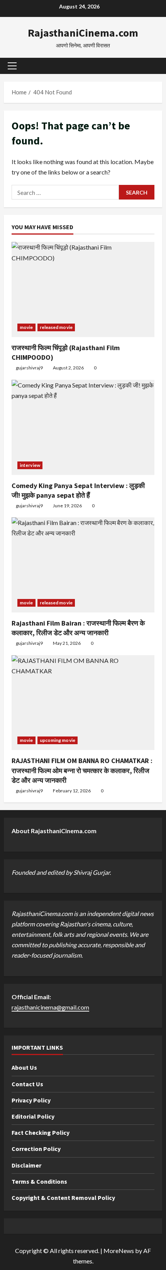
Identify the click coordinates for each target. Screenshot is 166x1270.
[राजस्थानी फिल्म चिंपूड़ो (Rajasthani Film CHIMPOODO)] (83, 289)
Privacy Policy (31, 1100)
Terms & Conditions (39, 1181)
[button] (12, 66)
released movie (56, 327)
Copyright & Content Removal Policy (63, 1197)
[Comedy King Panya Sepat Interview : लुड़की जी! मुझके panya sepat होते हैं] (83, 427)
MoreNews (118, 1250)
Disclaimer (26, 1165)
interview (30, 465)
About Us (24, 1067)
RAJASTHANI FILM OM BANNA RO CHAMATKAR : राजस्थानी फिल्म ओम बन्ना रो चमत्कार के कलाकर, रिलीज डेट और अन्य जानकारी (82, 770)
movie (26, 327)
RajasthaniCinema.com (83, 33)
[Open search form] (152, 65)
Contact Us (27, 1084)
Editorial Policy (33, 1116)
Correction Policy (36, 1149)
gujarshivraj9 (29, 368)
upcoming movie (57, 740)
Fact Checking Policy (40, 1132)
